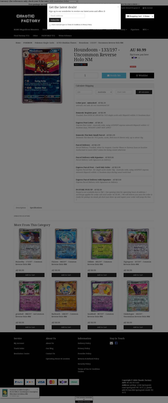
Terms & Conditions (74, 25)
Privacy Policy (87, 25)
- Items (139, 16)
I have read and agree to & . (72, 25)
